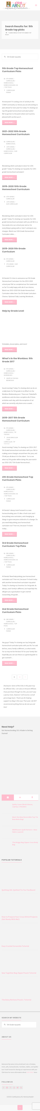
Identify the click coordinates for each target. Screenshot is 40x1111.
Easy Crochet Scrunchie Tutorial (15, 946)
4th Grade (9, 487)
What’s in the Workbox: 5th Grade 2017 (17, 360)
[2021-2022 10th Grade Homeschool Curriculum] (29, 150)
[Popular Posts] (20, 797)
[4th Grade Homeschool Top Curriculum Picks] (29, 495)
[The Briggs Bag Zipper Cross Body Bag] (6, 845)
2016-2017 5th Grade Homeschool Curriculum (16, 419)
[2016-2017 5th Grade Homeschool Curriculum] (29, 434)
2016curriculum (12, 437)
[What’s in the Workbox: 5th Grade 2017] (29, 375)
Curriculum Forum (10, 91)
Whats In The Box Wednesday (12, 379)
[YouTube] (14, 1087)
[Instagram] (7, 1087)
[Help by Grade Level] (20, 327)
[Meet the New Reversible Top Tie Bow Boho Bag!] (6, 819)
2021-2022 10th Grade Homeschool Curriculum (16, 133)
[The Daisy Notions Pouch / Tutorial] (20, 988)
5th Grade (9, 79)
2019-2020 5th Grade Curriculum (14, 250)
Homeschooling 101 (11, 85)
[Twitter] (17, 1087)
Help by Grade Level (13, 310)
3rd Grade (9, 553)
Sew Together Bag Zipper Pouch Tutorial (19, 973)
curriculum (10, 149)
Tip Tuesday (9, 443)
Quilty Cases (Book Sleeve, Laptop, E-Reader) (22, 805)
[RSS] (21, 1087)
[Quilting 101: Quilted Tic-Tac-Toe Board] (20, 877)
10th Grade (10, 147)
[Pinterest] (10, 1087)
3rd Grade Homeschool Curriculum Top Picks (15, 544)
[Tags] (32, 797)
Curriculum (10, 81)
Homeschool (8, 83)
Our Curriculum (10, 152)
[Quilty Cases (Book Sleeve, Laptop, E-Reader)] (6, 807)
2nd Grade (9, 619)
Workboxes (8, 375)
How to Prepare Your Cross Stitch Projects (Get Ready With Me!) (19, 918)
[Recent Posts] (8, 797)
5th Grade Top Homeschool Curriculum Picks (17, 70)
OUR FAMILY (30, 1072)
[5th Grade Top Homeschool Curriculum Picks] (29, 86)
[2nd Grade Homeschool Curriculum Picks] (29, 627)
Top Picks (8, 87)
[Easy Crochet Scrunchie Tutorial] (20, 934)
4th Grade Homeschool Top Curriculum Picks (17, 478)
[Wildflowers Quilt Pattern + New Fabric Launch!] (6, 832)
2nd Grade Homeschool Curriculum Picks (15, 610)
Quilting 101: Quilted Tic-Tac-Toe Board (18, 890)
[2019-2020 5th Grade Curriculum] (29, 265)
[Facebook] (3, 1087)
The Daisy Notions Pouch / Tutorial (16, 1000)
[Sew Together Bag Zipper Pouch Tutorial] (20, 961)
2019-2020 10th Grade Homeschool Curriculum (16, 188)
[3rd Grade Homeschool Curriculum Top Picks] (29, 561)
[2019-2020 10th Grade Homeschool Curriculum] (29, 203)
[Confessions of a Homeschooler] (16, 5)
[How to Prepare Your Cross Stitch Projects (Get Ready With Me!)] (20, 905)
